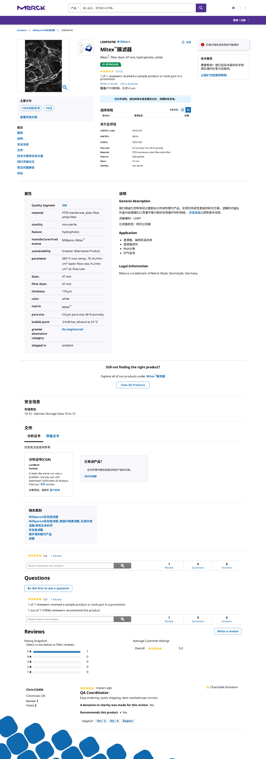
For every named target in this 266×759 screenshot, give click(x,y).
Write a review (109, 83)
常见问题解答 (26, 168)
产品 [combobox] (73, 8)
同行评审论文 (26, 162)
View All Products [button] (133, 385)
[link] (35, 556)
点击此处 (194, 213)
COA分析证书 (31, 108)
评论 (20, 173)
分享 (188, 42)
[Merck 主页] (31, 8)
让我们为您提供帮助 (214, 75)
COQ (49, 108)
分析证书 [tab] (33, 436)
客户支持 (55, 490)
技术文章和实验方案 (30, 156)
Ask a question (129, 83)
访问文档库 (90, 476)
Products (22, 30)
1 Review (57, 556)
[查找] (201, 8)
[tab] (25, 30)
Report (128, 721)
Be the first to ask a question (48, 588)
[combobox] (137, 8)
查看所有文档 (28, 117)
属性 (20, 133)
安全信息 (23, 144)
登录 (116, 99)
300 (64, 205)
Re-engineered (72, 329)
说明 (20, 139)
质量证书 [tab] (52, 436)
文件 (20, 150)
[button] (239, 20)
